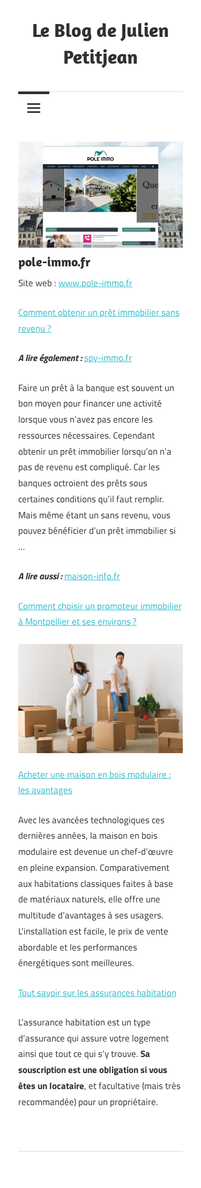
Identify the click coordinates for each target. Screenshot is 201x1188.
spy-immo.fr (108, 358)
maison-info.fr (92, 576)
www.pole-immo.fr (95, 283)
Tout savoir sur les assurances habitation (97, 993)
